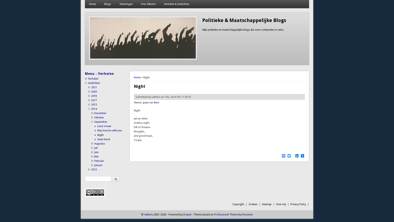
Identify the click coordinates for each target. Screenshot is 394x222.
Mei (96, 156)
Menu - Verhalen (99, 74)
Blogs (107, 4)
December (100, 113)
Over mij (281, 204)
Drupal (187, 214)
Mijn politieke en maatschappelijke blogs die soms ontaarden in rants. (243, 29)
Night (100, 134)
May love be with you (109, 130)
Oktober (99, 117)
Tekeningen (126, 4)
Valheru (148, 214)
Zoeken (253, 204)
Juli (96, 147)
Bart (156, 102)
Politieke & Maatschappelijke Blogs (244, 20)
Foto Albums (148, 4)
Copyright (238, 204)
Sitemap (266, 204)
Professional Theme (226, 214)
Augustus (99, 143)
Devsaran (247, 214)
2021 (94, 87)
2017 (94, 100)
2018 (94, 95)
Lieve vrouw (104, 126)
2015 (94, 104)
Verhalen (93, 78)
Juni (96, 152)
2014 (94, 108)
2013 (94, 169)
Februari (99, 160)
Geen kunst (103, 139)
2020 (94, 91)
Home (92, 4)
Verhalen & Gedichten (176, 4)
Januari (98, 165)
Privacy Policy (298, 204)
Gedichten (94, 82)
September (100, 121)
